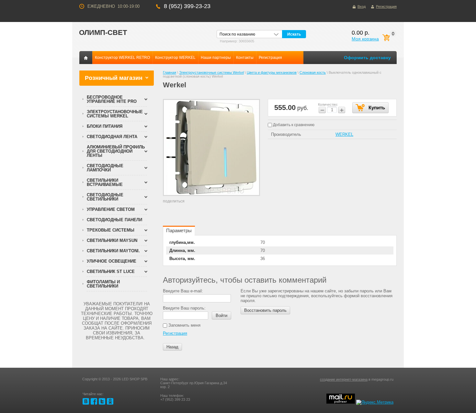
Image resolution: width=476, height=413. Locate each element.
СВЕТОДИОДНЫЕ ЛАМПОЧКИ (105, 167)
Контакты (245, 57)
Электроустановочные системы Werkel (115, 113)
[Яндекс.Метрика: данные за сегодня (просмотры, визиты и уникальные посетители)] (374, 402)
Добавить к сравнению (293, 125)
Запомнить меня (183, 325)
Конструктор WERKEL (175, 57)
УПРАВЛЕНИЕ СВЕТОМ (111, 209)
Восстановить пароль (265, 310)
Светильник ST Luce (111, 271)
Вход (361, 6)
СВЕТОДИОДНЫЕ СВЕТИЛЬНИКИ (105, 196)
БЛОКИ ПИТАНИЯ (104, 126)
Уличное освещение (111, 261)
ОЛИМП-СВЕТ (103, 32)
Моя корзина (365, 38)
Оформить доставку (367, 57)
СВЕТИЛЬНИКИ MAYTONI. (113, 250)
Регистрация (386, 6)
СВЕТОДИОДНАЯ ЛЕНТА (112, 136)
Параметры (179, 230)
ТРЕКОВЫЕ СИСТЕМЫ (110, 230)
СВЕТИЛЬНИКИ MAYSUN (112, 240)
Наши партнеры (216, 57)
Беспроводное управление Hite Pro (112, 99)
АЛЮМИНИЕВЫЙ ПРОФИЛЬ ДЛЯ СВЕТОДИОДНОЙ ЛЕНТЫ (116, 151)
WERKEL (344, 134)
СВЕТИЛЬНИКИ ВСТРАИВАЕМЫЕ (105, 182)
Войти (221, 315)
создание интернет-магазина (344, 379)
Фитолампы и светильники (103, 283)
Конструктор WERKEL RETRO (122, 57)
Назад (172, 346)
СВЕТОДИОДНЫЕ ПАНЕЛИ (114, 219)
